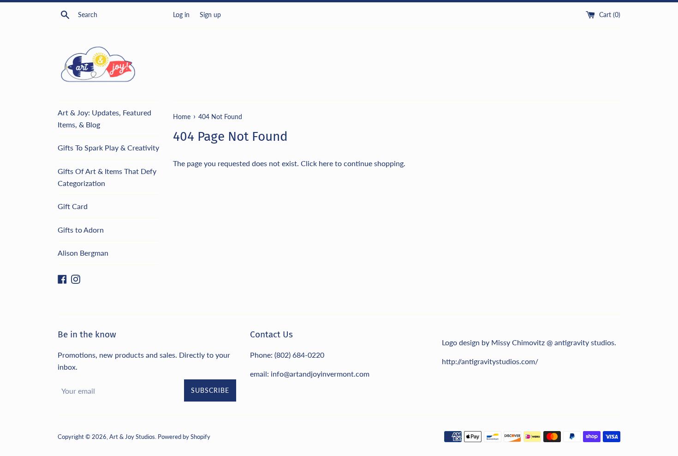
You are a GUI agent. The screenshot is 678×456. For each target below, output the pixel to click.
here (326, 163)
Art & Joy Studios (132, 436)
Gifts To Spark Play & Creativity (108, 147)
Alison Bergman (83, 252)
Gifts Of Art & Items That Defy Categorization (107, 177)
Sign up (210, 14)
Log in (181, 14)
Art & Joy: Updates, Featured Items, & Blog (104, 118)
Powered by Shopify (184, 436)
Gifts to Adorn (81, 229)
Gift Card (73, 206)
